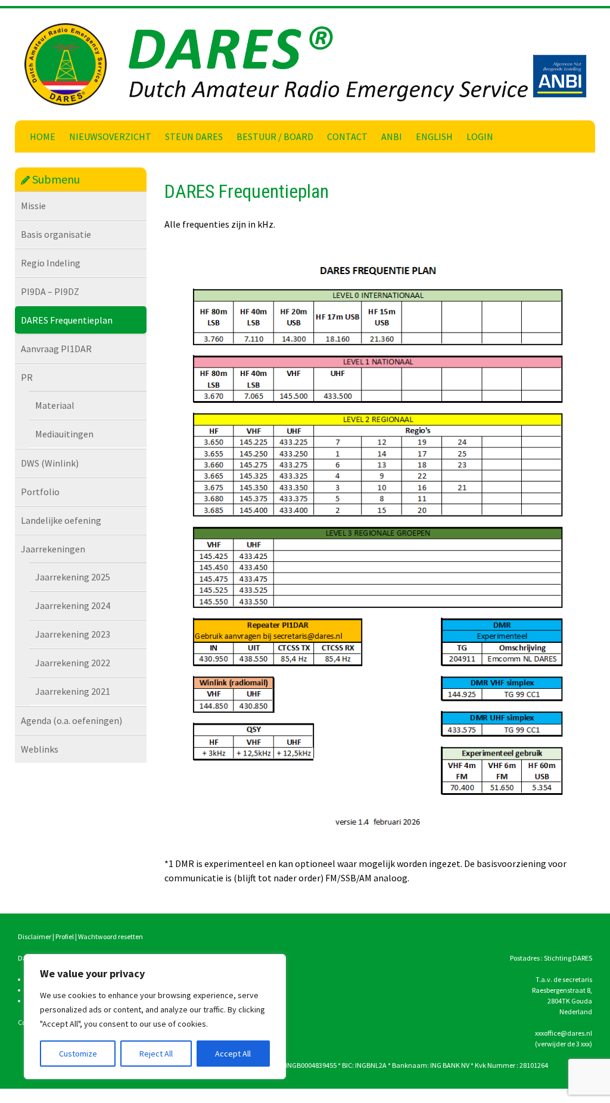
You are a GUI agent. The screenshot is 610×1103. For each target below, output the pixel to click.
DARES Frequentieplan (67, 320)
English (434, 136)
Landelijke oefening (61, 520)
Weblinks (39, 749)
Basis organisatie (56, 234)
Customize (78, 1053)
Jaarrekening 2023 (72, 634)
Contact (347, 136)
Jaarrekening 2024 (72, 605)
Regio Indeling (50, 263)
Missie (33, 206)
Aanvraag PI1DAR (56, 349)
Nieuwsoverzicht (110, 136)
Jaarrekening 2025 (72, 577)
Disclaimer (34, 936)
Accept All (233, 1053)
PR (27, 377)
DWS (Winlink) (50, 463)
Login (479, 136)
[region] (155, 1016)
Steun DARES (194, 136)
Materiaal (54, 405)
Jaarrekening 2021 (72, 691)
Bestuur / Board (274, 136)
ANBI (391, 136)
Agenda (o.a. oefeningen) (71, 720)
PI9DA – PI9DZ (50, 291)
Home (42, 136)
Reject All (156, 1053)
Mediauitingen (64, 434)
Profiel (64, 936)
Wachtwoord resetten (110, 936)
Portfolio (40, 492)
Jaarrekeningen (53, 549)
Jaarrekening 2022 (72, 663)
